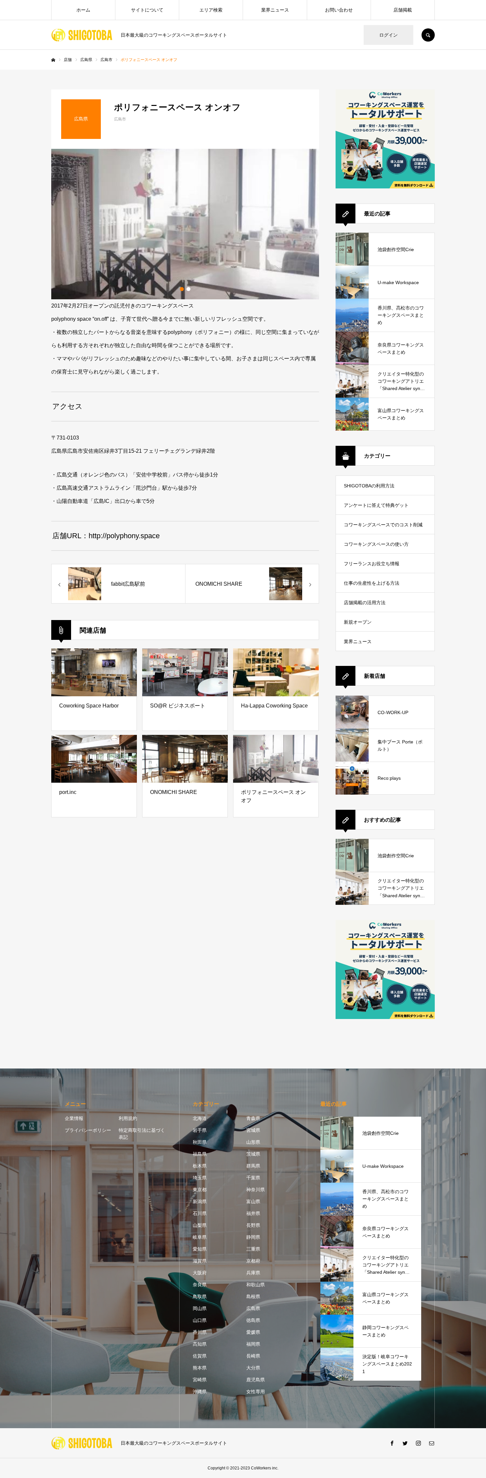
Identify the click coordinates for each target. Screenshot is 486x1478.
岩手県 (200, 1130)
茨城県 (253, 1154)
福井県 (253, 1213)
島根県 (253, 1296)
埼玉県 (200, 1177)
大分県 (253, 1367)
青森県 (253, 1118)
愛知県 (200, 1249)
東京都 (200, 1189)
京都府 (253, 1261)
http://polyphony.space (124, 536)
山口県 (200, 1320)
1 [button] (182, 289)
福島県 (200, 1154)
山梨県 (200, 1225)
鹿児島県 (255, 1379)
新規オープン (358, 622)
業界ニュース (275, 10)
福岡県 (253, 1344)
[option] (185, 224)
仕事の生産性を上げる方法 (371, 583)
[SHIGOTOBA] (81, 35)
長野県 (253, 1225)
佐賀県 (200, 1356)
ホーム (83, 10)
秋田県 (200, 1142)
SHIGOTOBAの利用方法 (369, 485)
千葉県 (253, 1177)
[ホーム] (53, 60)
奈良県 (200, 1284)
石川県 (200, 1213)
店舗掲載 (402, 10)
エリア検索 (211, 10)
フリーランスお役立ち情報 (371, 563)
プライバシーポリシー (88, 1130)
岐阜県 (200, 1237)
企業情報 (74, 1118)
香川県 (200, 1332)
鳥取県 (200, 1296)
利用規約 (128, 1118)
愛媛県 (253, 1332)
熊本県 (200, 1367)
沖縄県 (200, 1391)
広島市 (120, 119)
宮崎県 (200, 1379)
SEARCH (428, 35)
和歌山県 (255, 1284)
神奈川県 (255, 1189)
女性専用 (255, 1391)
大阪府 (200, 1272)
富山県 (253, 1201)
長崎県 (253, 1356)
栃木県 (200, 1165)
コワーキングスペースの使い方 (376, 544)
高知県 (200, 1344)
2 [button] (188, 289)
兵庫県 (253, 1272)
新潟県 (200, 1201)
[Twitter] (405, 1443)
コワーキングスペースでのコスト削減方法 (383, 528)
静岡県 (253, 1237)
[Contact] (431, 1443)
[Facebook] (391, 1443)
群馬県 (253, 1165)
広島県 (253, 1308)
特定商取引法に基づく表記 (142, 1134)
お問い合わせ (339, 10)
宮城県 (253, 1130)
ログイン (388, 35)
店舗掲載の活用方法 (364, 602)
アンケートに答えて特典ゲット (376, 505)
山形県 (253, 1142)
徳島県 (253, 1320)
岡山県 (200, 1308)
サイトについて (147, 10)
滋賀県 (200, 1261)
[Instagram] (418, 1443)
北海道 (200, 1118)
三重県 (253, 1249)
